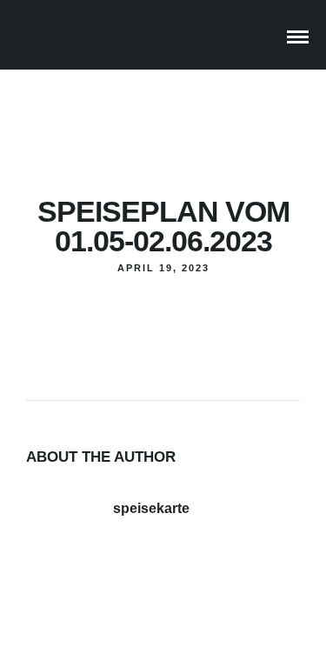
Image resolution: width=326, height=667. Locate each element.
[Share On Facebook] (54, 592)
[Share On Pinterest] (98, 592)
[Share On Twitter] (76, 592)
